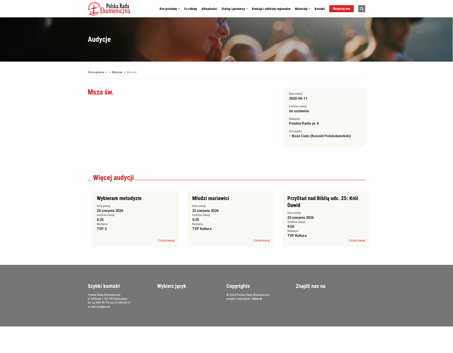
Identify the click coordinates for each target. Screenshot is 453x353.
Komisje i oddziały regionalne (271, 9)
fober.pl (256, 298)
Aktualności (209, 9)
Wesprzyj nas (341, 8)
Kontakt (320, 9)
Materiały (301, 9)
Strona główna (96, 72)
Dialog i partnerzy (233, 9)
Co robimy (190, 9)
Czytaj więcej (166, 240)
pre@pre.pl (103, 306)
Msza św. (117, 72)
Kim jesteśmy (168, 9)
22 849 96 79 (100, 302)
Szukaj (361, 8)
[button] (109, 9)
